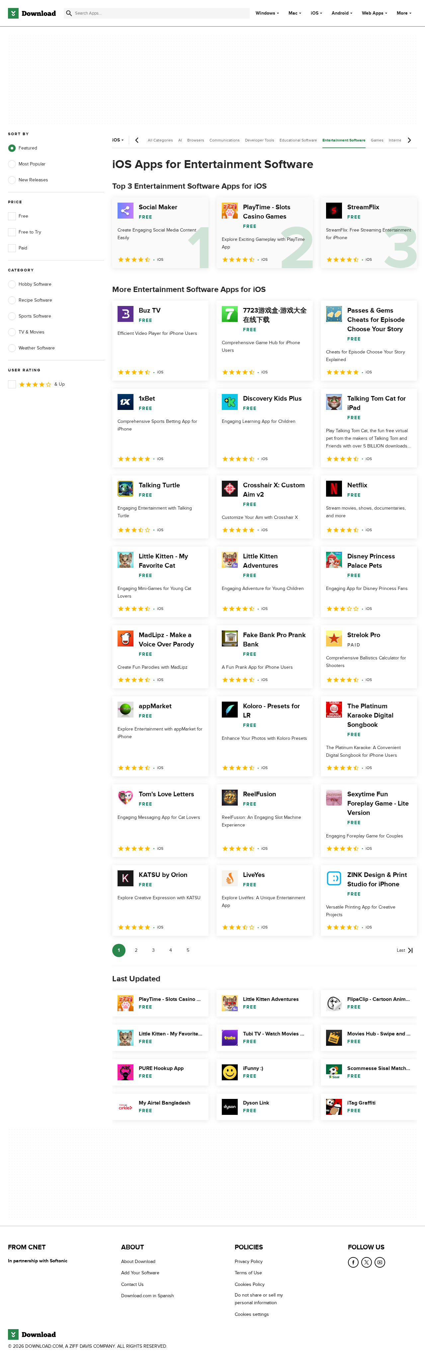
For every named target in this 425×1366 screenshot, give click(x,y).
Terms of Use (248, 1273)
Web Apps (372, 13)
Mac (293, 13)
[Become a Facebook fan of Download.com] (353, 1262)
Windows (265, 13)
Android (340, 13)
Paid (23, 248)
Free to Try (30, 232)
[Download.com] (32, 13)
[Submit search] (69, 13)
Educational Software (298, 140)
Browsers (195, 140)
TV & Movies (31, 332)
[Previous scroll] (137, 140)
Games (377, 140)
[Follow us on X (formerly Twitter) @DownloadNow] (366, 1262)
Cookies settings (252, 1314)
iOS (314, 13)
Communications (225, 140)
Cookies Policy (250, 1284)
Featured (28, 148)
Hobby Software (35, 284)
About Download (138, 1261)
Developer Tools (259, 140)
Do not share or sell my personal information (259, 1299)
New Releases (33, 180)
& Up (59, 384)
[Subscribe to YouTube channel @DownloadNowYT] (380, 1262)
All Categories (160, 140)
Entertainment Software (344, 140)
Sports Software (35, 316)
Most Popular (32, 164)
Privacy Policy (249, 1261)
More (402, 13)
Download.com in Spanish (147, 1296)
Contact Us (132, 1284)
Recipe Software (35, 300)
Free (23, 216)
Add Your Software (140, 1273)
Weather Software (37, 348)
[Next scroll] (409, 140)
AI (180, 140)
